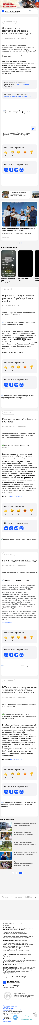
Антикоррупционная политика (10, 1006)
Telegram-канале (22, 84)
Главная (5, 897)
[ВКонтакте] (6, 170)
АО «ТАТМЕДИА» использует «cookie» (13, 1009)
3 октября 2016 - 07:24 (8, 565)
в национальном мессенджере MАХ (17, 95)
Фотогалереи (16, 897)
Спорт (7, 289)
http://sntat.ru (16, 496)
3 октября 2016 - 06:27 (8, 697)
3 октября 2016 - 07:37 (8, 305)
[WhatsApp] (22, 170)
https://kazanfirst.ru (7, 622)
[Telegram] (16, 170)
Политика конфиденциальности (10, 1020)
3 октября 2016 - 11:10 (8, 38)
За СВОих (28, 897)
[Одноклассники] (11, 170)
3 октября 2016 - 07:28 (8, 426)
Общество (8, 412)
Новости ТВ (9, 22)
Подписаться (26, 1019)
